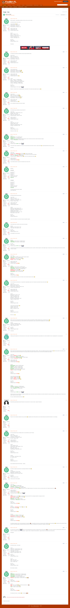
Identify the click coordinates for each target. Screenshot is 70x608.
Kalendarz (7, 6)
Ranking (26, 6)
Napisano (13, 18)
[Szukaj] (67, 4)
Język (29, 605)
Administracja (15, 6)
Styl (31, 605)
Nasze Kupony (12, 15)
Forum (3, 6)
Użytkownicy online (20, 6)
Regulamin (10, 6)
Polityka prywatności (36, 605)
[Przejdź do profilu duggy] (4, 15)
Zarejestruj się (65, 1)
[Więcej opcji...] (66, 18)
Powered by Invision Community (35, 606)
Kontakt (41, 605)
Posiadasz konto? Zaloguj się (58, 1)
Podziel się (57, 14)
